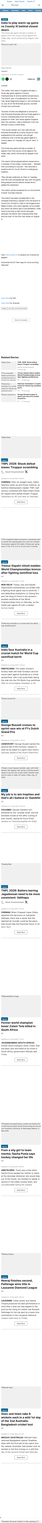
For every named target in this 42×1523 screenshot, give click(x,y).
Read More (21, 502)
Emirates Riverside (21, 308)
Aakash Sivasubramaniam (14, 472)
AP (2, 1033)
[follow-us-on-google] (38, 79)
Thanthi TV (31, 1)
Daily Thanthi (20, 1)
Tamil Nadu (15, 10)
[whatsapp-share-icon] (3, 80)
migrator (4, 71)
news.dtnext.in (11, 255)
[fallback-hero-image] (9, 365)
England (4, 308)
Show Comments (21, 320)
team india (11, 308)
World (30, 10)
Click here (5, 298)
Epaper (9, 1)
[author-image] (2, 471)
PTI (2, 577)
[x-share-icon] (7, 80)
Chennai (5, 10)
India (23, 10)
